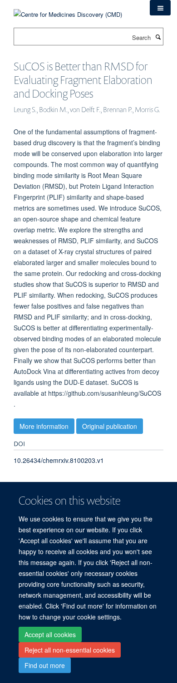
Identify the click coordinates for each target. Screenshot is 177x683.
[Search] (158, 37)
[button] (160, 7)
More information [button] (44, 426)
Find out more (45, 665)
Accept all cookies (50, 634)
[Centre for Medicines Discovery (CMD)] (68, 9)
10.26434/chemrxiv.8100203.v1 (59, 460)
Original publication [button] (109, 426)
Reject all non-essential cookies (70, 649)
